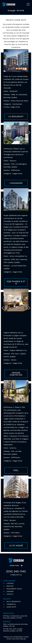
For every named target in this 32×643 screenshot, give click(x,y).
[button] (3, 133)
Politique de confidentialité (13, 637)
